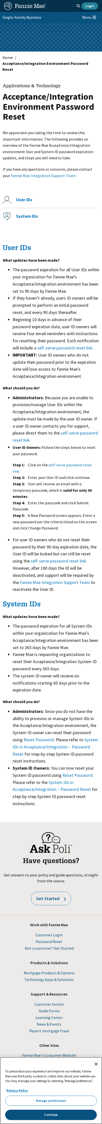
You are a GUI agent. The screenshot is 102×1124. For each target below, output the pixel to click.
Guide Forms (49, 1010)
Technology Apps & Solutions (49, 979)
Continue (51, 1115)
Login (89, 6)
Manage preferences (51, 1101)
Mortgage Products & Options (49, 972)
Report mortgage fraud (49, 1030)
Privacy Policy (17, 1090)
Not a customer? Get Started (49, 948)
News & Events (49, 1024)
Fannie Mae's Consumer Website (49, 1055)
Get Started (47, 898)
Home (7, 57)
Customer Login (49, 934)
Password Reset (49, 941)
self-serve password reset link (65, 348)
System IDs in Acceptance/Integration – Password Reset (55, 747)
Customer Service (49, 1004)
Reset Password (39, 740)
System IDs (27, 216)
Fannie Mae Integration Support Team (43, 175)
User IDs (24, 199)
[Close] (96, 1064)
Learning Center (49, 1017)
